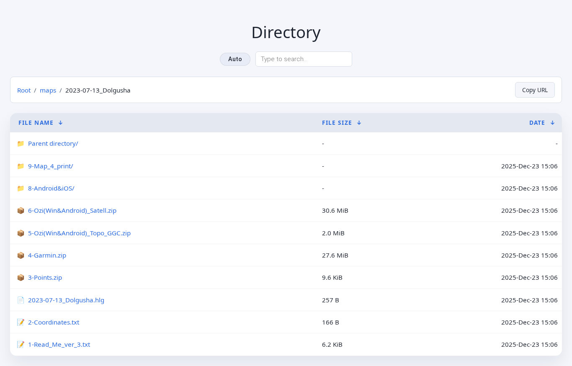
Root (24, 90)
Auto (235, 59)
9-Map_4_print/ (50, 166)
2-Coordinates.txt (53, 322)
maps (48, 90)
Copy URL (535, 90)
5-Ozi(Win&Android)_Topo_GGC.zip (79, 233)
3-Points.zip (45, 277)
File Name (36, 122)
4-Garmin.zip (47, 255)
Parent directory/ (53, 143)
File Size (337, 122)
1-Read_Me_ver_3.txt (59, 344)
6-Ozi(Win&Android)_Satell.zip (72, 210)
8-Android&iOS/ (51, 188)
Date (537, 122)
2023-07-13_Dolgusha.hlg (66, 300)
